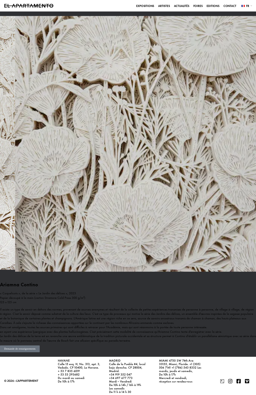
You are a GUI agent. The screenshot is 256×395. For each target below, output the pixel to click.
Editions (213, 5)
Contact (229, 5)
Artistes (164, 5)
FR (247, 5)
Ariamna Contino (19, 284)
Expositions (145, 5)
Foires (198, 5)
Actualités (181, 5)
